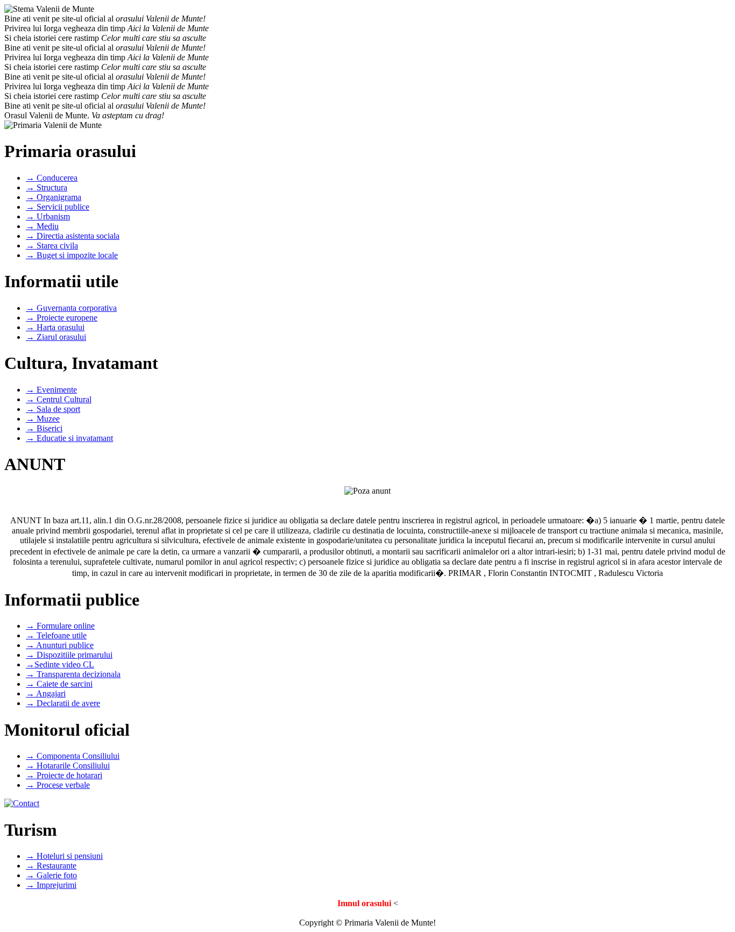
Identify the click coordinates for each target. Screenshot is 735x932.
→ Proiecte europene (61, 317)
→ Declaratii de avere (63, 703)
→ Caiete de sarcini (59, 683)
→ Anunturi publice (60, 645)
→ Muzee (43, 418)
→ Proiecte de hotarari (64, 775)
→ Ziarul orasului (56, 337)
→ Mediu (42, 226)
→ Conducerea (51, 177)
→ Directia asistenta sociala (72, 235)
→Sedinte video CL (60, 664)
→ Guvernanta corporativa (71, 307)
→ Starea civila (52, 245)
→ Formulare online (60, 625)
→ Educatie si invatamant (69, 438)
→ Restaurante (51, 865)
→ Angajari (46, 693)
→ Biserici (44, 428)
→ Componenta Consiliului (72, 755)
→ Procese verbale (58, 784)
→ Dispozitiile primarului (69, 654)
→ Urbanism (48, 216)
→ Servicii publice (57, 206)
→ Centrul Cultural (58, 399)
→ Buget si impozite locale (72, 255)
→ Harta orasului (55, 327)
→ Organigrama (53, 197)
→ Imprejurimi (51, 885)
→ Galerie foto (51, 875)
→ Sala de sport (53, 409)
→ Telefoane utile (56, 635)
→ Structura (46, 187)
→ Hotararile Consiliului (68, 765)
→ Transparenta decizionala (73, 674)
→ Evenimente (51, 389)
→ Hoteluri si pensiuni (64, 855)
